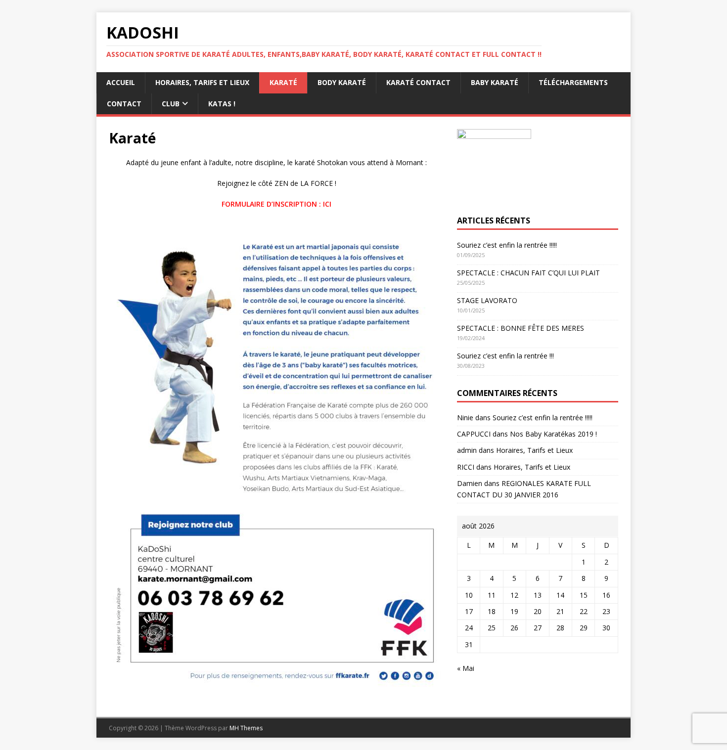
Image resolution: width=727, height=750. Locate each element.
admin (467, 450)
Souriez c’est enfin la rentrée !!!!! (507, 245)
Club (171, 103)
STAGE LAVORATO (487, 300)
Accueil (120, 82)
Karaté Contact (418, 82)
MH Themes (246, 728)
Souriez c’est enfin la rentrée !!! (505, 355)
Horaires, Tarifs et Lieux (202, 82)
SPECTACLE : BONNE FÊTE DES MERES (520, 328)
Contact (124, 103)
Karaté (283, 82)
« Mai (465, 668)
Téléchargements (573, 82)
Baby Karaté (494, 82)
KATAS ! (221, 103)
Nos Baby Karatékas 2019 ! (553, 434)
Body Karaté (342, 82)
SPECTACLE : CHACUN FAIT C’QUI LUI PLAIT (528, 272)
